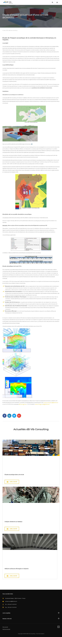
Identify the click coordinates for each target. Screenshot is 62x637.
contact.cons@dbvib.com (11, 601)
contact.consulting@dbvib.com (50, 402)
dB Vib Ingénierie (23, 404)
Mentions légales (6, 629)
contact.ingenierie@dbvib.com (42, 404)
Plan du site (5, 627)
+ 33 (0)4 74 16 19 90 (11, 604)
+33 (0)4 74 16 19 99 (12, 607)
